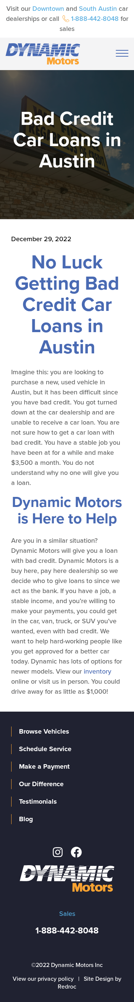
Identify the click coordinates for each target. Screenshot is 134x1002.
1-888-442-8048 (95, 19)
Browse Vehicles (44, 731)
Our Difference (41, 784)
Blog (26, 819)
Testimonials (38, 801)
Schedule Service (45, 749)
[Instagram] (57, 852)
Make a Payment (44, 766)
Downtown (48, 8)
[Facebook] (76, 852)
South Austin (98, 8)
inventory (97, 671)
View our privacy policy (43, 979)
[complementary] (111, 979)
